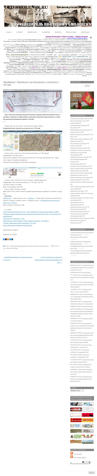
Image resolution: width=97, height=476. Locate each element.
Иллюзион (73, 161)
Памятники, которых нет (77, 175)
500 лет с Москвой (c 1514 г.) (78, 121)
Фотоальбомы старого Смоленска (80, 218)
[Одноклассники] (8, 239)
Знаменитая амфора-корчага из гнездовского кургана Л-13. (82, 277)
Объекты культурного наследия (80, 173)
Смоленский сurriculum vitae (78, 211)
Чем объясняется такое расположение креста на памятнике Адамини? (82, 284)
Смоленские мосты (76, 202)
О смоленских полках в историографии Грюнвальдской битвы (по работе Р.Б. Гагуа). (82, 335)
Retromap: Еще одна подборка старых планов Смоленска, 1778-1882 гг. (26, 221)
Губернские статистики (77, 152)
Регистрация (85, 32)
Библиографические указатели (79, 130)
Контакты (58, 32)
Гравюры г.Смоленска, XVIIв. (78, 148)
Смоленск (31, 198)
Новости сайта (32, 32)
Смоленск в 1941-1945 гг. (77, 191)
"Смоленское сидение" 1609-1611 (80, 118)
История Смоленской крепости (20, 246)
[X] (6, 239)
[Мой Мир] (10, 239)
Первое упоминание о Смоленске (80, 177)
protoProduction (75, 123)
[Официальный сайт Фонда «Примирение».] (76, 427)
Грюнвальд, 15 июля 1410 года (79, 150)
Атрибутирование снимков (78, 125)
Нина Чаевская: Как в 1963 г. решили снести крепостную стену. (81, 372)
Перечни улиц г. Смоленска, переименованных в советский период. (81, 379)
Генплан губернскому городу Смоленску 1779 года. (19, 223)
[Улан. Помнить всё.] (87, 416)
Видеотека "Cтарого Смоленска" (80, 139)
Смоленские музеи (76, 204)
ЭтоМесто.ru (7, 198)
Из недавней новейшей (77, 159)
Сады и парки (74, 189)
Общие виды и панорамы (78, 170)
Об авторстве (46, 32)
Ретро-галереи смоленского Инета (80, 186)
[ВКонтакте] (4, 239)
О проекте (19, 32)
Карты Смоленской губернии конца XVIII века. (17, 225)
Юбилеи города (75, 223)
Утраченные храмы (76, 216)
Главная (8, 32)
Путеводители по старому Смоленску (81, 182)
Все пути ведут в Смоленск (78, 143)
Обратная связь (71, 32)
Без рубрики (74, 127)
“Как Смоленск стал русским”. (79, 237)
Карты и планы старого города (39, 246)
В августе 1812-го (75, 132)
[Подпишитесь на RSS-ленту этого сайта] (72, 454)
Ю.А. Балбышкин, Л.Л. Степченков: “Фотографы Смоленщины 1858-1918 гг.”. (81, 296)
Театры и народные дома (78, 213)
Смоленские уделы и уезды (78, 207)
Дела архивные (75, 155)
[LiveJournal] (12, 239)
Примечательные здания (78, 180)
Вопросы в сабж (75, 141)
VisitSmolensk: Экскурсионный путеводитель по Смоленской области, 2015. (82, 267)
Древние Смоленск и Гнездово (79, 157)
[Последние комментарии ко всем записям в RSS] (72, 457)
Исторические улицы (76, 164)
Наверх (92, 472)
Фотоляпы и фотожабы (77, 220)
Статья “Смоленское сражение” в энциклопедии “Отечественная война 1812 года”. (48, 259)
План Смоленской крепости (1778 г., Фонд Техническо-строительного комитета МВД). (31, 212)
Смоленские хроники (76, 209)
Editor (16, 248)
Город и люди (74, 146)
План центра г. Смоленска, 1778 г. (14, 218)
